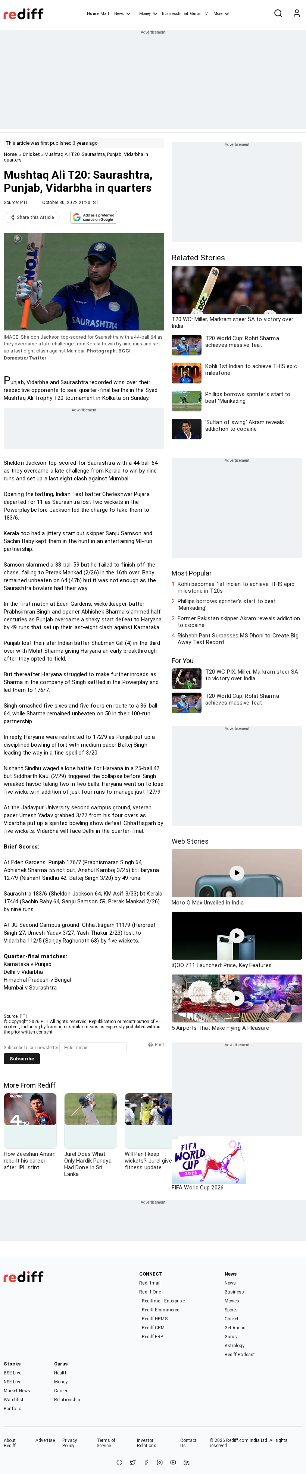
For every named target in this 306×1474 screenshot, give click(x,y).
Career (61, 1390)
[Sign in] (296, 14)
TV (205, 13)
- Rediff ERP (151, 1336)
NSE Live (12, 1381)
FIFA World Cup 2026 (198, 1187)
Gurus (195, 13)
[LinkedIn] (187, 1463)
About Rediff (10, 1443)
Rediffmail (149, 1283)
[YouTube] (173, 1463)
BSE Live (12, 1373)
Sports (231, 1310)
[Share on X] (133, 1463)
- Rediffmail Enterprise (161, 1301)
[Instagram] (160, 1463)
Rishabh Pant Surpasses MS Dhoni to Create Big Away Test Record (238, 639)
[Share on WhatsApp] (119, 1463)
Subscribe (22, 1058)
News (119, 13)
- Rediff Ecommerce (159, 1310)
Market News (17, 1390)
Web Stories (190, 841)
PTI (23, 202)
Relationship (67, 1399)
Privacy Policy (69, 1443)
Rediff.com (237, 1440)
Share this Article (35, 217)
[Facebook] (146, 1463)
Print (159, 1044)
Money (145, 13)
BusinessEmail (175, 13)
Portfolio (12, 1408)
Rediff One (150, 1292)
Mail (104, 13)
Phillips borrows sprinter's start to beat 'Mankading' (227, 604)
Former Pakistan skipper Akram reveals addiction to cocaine (239, 621)
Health (61, 1373)
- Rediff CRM (152, 1327)
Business (234, 1292)
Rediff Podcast (240, 1354)
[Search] (278, 14)
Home (93, 13)
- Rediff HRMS (153, 1318)
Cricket (31, 154)
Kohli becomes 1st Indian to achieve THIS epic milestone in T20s (236, 587)
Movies (232, 1301)
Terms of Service (106, 1443)
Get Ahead (235, 1327)
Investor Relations (147, 1443)
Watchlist (14, 1399)
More (217, 13)
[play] (237, 873)
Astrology (235, 1345)
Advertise (45, 1440)
